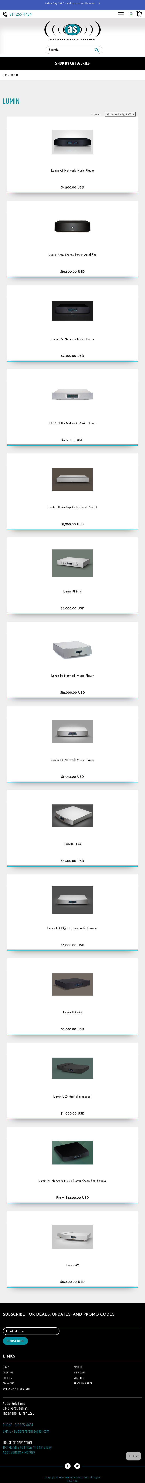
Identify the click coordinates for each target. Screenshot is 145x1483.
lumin (14, 75)
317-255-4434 (21, 14)
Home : (6, 75)
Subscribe (15, 1341)
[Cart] (137, 14)
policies (7, 1378)
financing (8, 1383)
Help (76, 1389)
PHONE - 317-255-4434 (18, 1425)
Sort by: (96, 114)
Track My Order (83, 1383)
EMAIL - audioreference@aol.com (26, 1432)
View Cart (79, 1372)
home (6, 1367)
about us (8, 1372)
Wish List (79, 1378)
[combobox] (68, 50)
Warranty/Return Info (16, 1389)
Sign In (78, 1367)
